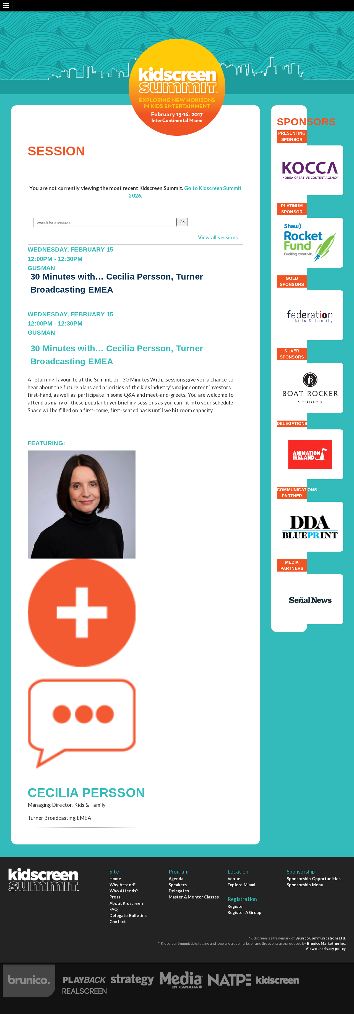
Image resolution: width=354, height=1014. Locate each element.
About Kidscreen (126, 903)
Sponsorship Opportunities (314, 878)
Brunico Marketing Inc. (326, 943)
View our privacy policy (326, 948)
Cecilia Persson (86, 792)
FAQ (114, 909)
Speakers (178, 884)
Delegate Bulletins (128, 915)
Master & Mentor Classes (194, 896)
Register (236, 906)
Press (115, 896)
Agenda (176, 878)
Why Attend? (123, 884)
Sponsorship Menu (305, 884)
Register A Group (244, 912)
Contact (118, 921)
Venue (234, 878)
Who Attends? (124, 890)
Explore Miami (242, 884)
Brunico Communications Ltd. (320, 938)
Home (115, 878)
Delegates (179, 890)
